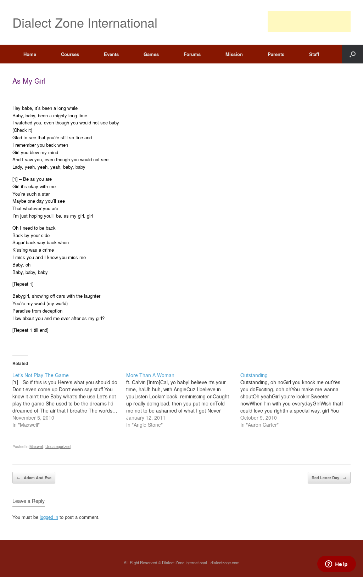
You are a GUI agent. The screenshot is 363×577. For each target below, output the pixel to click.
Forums (192, 54)
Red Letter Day (329, 477)
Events (111, 54)
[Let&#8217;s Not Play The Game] (69, 399)
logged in (49, 517)
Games (151, 54)
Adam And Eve (33, 477)
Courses (70, 54)
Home (29, 54)
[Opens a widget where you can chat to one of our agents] (336, 564)
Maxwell (36, 446)
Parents (276, 54)
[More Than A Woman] (183, 399)
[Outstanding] (297, 399)
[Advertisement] (309, 21)
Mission (234, 54)
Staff (314, 54)
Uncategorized (58, 446)
